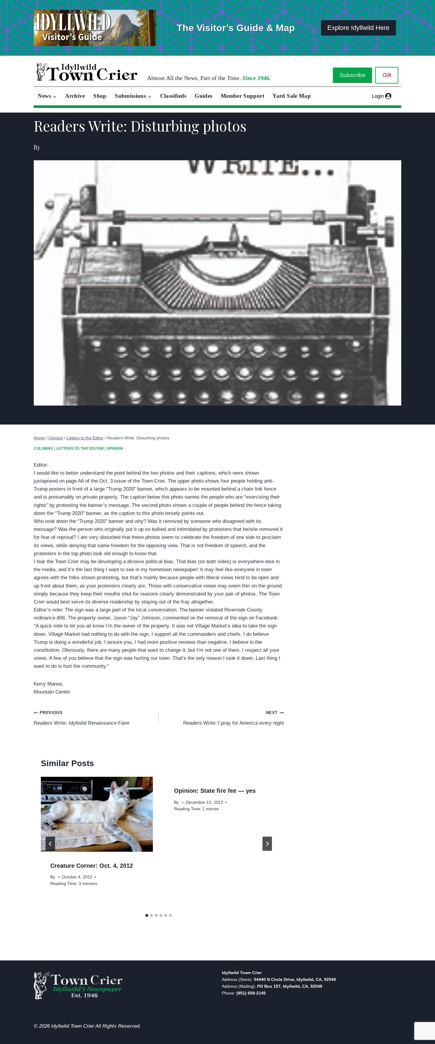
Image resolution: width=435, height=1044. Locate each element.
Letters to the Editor (80, 448)
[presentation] (97, 814)
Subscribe (352, 75)
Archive (75, 96)
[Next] (267, 844)
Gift (387, 75)
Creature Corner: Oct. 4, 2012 (91, 865)
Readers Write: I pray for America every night (233, 718)
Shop (99, 96)
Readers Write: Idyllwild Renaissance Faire (81, 718)
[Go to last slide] (50, 844)
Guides (203, 96)
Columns (43, 448)
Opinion (115, 448)
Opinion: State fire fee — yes (215, 790)
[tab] (146, 915)
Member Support (242, 96)
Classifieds (173, 96)
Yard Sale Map (292, 96)
